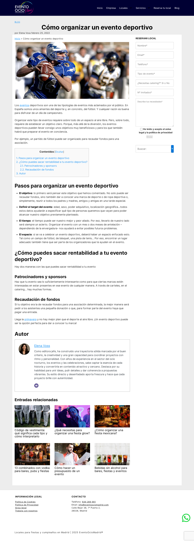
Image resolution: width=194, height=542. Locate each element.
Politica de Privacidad (26, 505)
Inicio (100, 8)
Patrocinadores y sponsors (38, 165)
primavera (30, 319)
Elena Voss (42, 346)
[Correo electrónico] (36, 385)
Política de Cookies (25, 502)
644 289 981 (89, 502)
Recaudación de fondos (37, 169)
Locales (123, 8)
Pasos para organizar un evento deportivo (42, 158)
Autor (21, 173)
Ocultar (59, 151)
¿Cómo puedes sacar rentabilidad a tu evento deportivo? (51, 161)
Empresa (111, 8)
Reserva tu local (162, 8)
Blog (177, 8)
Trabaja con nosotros (26, 510)
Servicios (141, 8)
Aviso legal (21, 508)
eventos (24, 105)
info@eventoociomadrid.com (94, 505)
